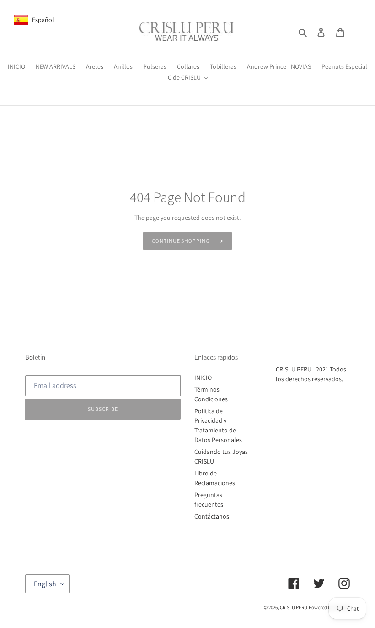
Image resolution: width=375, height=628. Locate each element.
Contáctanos (211, 516)
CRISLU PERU (293, 607)
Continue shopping (180, 240)
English (45, 584)
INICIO (203, 377)
